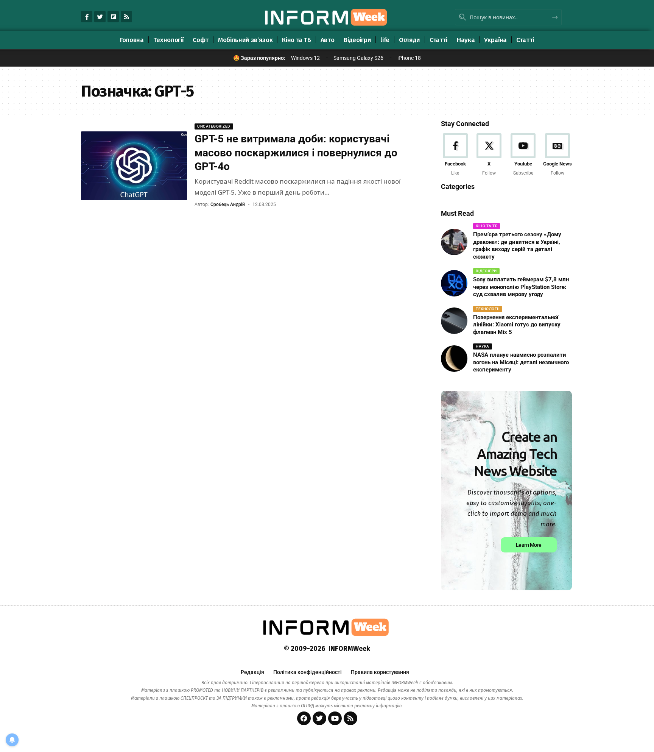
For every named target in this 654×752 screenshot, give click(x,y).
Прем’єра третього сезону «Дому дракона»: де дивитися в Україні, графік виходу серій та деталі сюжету (517, 245)
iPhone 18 (409, 58)
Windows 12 (305, 58)
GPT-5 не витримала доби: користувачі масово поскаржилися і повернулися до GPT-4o (296, 153)
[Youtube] (523, 155)
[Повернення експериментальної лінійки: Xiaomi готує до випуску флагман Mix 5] (454, 320)
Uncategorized (213, 126)
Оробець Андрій (227, 204)
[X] (489, 155)
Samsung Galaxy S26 (358, 58)
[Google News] (557, 155)
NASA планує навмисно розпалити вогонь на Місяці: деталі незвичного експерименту (521, 362)
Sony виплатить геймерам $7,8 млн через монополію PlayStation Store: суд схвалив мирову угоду (521, 287)
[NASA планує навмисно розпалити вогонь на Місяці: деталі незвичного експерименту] (454, 358)
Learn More (529, 545)
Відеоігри (486, 271)
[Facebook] (455, 155)
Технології (488, 309)
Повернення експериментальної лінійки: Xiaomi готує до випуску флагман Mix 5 (517, 324)
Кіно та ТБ (486, 226)
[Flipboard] (113, 16)
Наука (482, 346)
